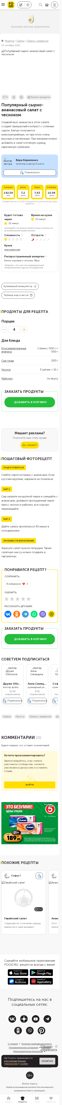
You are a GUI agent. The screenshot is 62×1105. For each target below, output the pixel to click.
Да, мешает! (30, 445)
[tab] (8, 1099)
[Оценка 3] (17, 599)
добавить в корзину (30, 402)
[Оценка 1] (6, 599)
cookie (24, 1063)
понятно (47, 1061)
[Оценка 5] (28, 599)
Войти (30, 785)
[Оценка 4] (23, 599)
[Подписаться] (39, 876)
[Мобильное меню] (3, 4)
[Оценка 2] (12, 599)
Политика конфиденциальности (36, 1044)
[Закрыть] (56, 1046)
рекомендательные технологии (15, 1062)
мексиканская (12, 249)
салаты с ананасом (40, 716)
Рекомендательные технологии (28, 1051)
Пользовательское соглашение (23, 1047)
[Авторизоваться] (54, 4)
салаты (7, 716)
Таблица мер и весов (16, 295)
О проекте (13, 1044)
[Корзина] (47, 5)
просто (20, 716)
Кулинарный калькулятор (18, 286)
